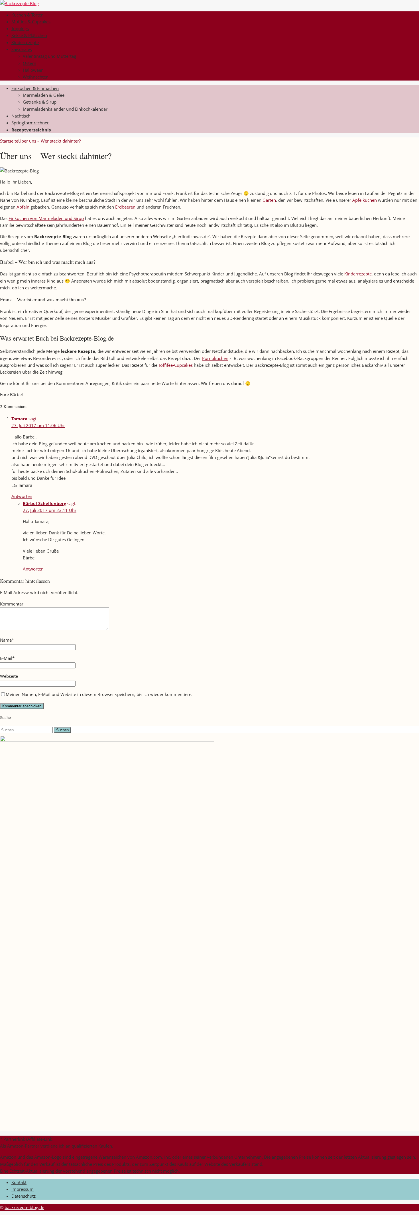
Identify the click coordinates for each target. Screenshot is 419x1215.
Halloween (33, 70)
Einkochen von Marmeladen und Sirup (46, 218)
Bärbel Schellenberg (44, 503)
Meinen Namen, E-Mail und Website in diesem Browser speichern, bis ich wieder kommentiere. (99, 694)
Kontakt (19, 1182)
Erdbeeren (125, 207)
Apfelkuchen (364, 200)
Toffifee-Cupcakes (175, 365)
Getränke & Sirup (39, 102)
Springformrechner (30, 122)
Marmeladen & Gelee (43, 95)
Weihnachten (35, 77)
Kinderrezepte (25, 42)
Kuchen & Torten (27, 15)
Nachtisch (20, 116)
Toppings (20, 28)
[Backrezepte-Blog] (19, 3)
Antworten (21, 496)
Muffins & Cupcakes (30, 21)
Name (6, 640)
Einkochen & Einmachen (35, 88)
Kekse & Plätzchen (29, 35)
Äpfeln (23, 207)
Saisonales (21, 49)
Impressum (22, 1189)
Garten (269, 200)
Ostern (29, 63)
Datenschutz (23, 1196)
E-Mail (6, 658)
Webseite (9, 676)
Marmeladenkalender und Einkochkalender (65, 109)
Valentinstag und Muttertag (49, 56)
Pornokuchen (215, 358)
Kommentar (11, 604)
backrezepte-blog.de (24, 1207)
